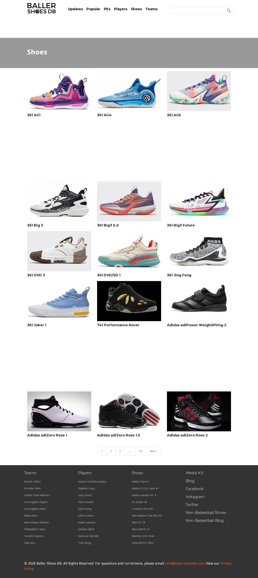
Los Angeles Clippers (36, 502)
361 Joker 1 (36, 325)
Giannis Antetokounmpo (92, 481)
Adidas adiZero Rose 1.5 (118, 435)
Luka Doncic (85, 495)
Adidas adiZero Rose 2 (187, 435)
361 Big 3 (35, 225)
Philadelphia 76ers (34, 529)
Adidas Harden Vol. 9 (144, 495)
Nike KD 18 (138, 522)
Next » (153, 451)
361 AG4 (104, 115)
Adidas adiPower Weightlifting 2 (196, 325)
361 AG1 (33, 115)
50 (140, 451)
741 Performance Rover (118, 325)
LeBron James (86, 515)
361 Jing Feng (179, 275)
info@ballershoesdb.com (184, 563)
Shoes (136, 9)
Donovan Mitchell (88, 536)
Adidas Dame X (140, 481)
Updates (75, 9)
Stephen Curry (86, 488)
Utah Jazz (29, 542)
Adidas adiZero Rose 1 (47, 435)
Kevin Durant (85, 502)
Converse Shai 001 (143, 508)
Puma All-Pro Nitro (143, 542)
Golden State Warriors (37, 495)
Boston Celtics (32, 481)
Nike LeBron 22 (141, 529)
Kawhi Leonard (86, 522)
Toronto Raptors (33, 536)
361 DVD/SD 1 (109, 275)
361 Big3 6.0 (108, 225)
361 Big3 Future (181, 225)
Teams (151, 9)
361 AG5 (174, 115)
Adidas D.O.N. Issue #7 (145, 488)
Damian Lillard (86, 529)
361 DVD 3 (36, 275)
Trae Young (84, 542)
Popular (93, 9)
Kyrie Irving (84, 508)
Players (120, 9)
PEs (107, 9)
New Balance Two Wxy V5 (147, 515)
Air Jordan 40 (139, 502)
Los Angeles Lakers (35, 508)
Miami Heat (30, 515)
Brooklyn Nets (32, 488)
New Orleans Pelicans (36, 522)
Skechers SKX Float (143, 536)
